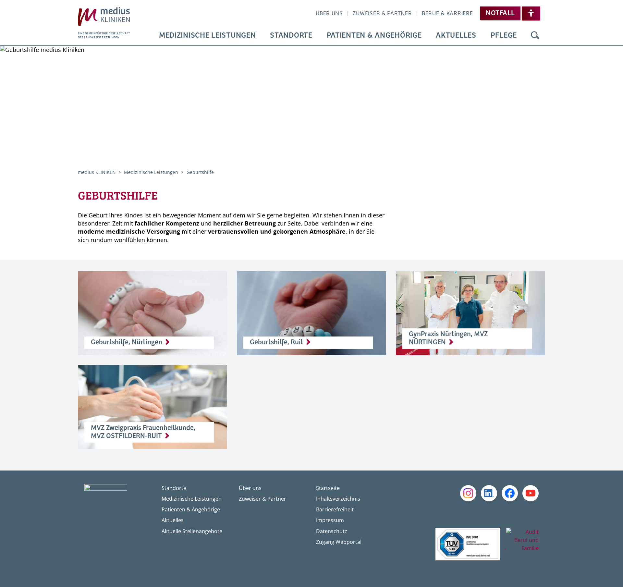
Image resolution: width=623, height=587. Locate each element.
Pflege (504, 35)
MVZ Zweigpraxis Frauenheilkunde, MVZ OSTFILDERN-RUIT (143, 432)
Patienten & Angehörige (374, 35)
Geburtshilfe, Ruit (276, 342)
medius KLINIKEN (97, 172)
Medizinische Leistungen (207, 35)
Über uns (329, 13)
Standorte (291, 35)
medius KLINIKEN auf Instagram (468, 493)
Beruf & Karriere (447, 13)
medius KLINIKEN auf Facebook (510, 493)
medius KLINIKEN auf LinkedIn (489, 493)
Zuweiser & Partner (382, 13)
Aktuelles (456, 35)
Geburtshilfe (200, 172)
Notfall (500, 13)
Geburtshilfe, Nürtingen (126, 342)
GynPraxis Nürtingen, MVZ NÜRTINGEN (448, 338)
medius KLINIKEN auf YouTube (530, 493)
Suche (535, 35)
